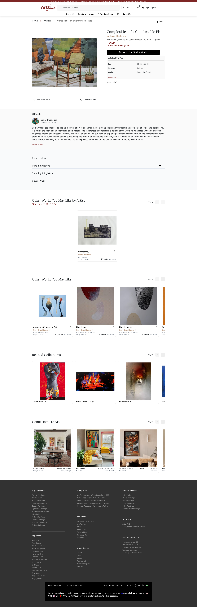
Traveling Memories (129, 550)
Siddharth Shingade (39, 570)
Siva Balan (36, 573)
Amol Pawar (36, 543)
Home (35, 21)
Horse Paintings (128, 500)
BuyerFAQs (81, 529)
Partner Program (83, 564)
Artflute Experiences (105, 14)
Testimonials (81, 561)
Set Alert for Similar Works (133, 52)
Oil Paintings (36, 514)
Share (161, 22)
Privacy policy (82, 535)
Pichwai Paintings (38, 517)
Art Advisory (82, 524)
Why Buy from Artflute (85, 521)
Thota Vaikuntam (38, 576)
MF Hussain (36, 562)
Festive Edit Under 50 (130, 545)
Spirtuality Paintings (39, 522)
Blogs (79, 527)
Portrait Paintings (38, 520)
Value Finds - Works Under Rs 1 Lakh (91, 498)
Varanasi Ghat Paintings (131, 509)
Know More (37, 144)
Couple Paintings (38, 506)
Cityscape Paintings (39, 503)
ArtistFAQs (81, 538)
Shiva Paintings (128, 506)
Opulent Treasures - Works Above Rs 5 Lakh (93, 506)
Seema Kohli (36, 568)
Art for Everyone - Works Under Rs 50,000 (93, 495)
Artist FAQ (126, 524)
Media (79, 558)
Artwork (47, 21)
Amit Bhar (35, 540)
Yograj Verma (37, 578)
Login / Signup (150, 8)
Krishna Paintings (128, 503)
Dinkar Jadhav (37, 551)
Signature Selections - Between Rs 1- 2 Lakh (93, 500)
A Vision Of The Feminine (131, 547)
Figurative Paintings (39, 509)
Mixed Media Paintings (40, 511)
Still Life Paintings (38, 525)
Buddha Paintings (38, 500)
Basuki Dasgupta (38, 548)
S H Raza (35, 565)
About (79, 553)
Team (79, 556)
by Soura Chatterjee (116, 36)
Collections (82, 14)
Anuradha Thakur (38, 546)
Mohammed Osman (39, 559)
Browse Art (70, 14)
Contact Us (127, 14)
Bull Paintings (127, 495)
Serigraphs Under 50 (130, 542)
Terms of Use (82, 532)
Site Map (80, 566)
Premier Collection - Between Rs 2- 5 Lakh (93, 503)
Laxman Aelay (37, 557)
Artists (91, 14)
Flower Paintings (128, 498)
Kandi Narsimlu (37, 554)
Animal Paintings (38, 498)
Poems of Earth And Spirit (132, 553)
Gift (118, 14)
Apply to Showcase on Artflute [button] (133, 527)
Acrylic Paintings (38, 495)
